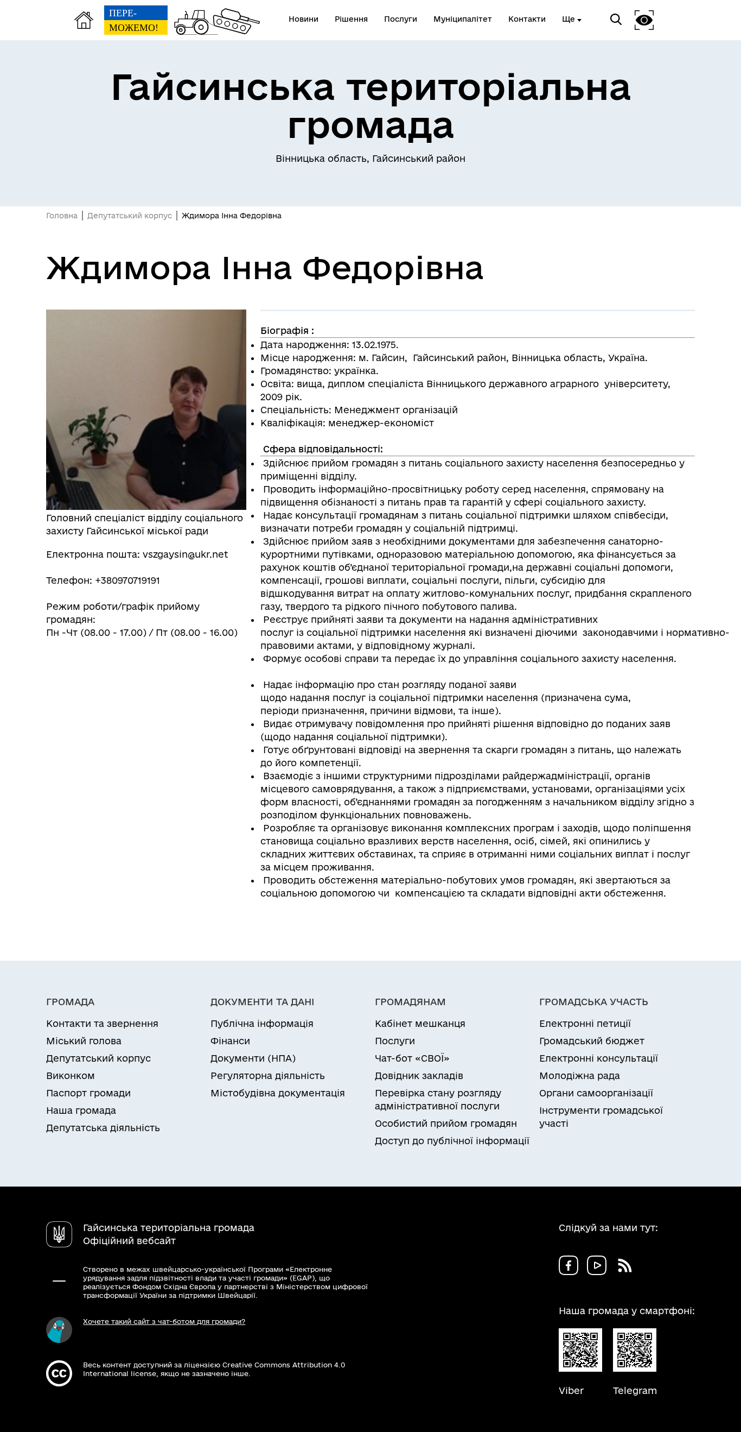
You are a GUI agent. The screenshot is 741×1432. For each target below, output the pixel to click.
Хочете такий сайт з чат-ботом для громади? (164, 1321)
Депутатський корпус (129, 215)
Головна (62, 215)
